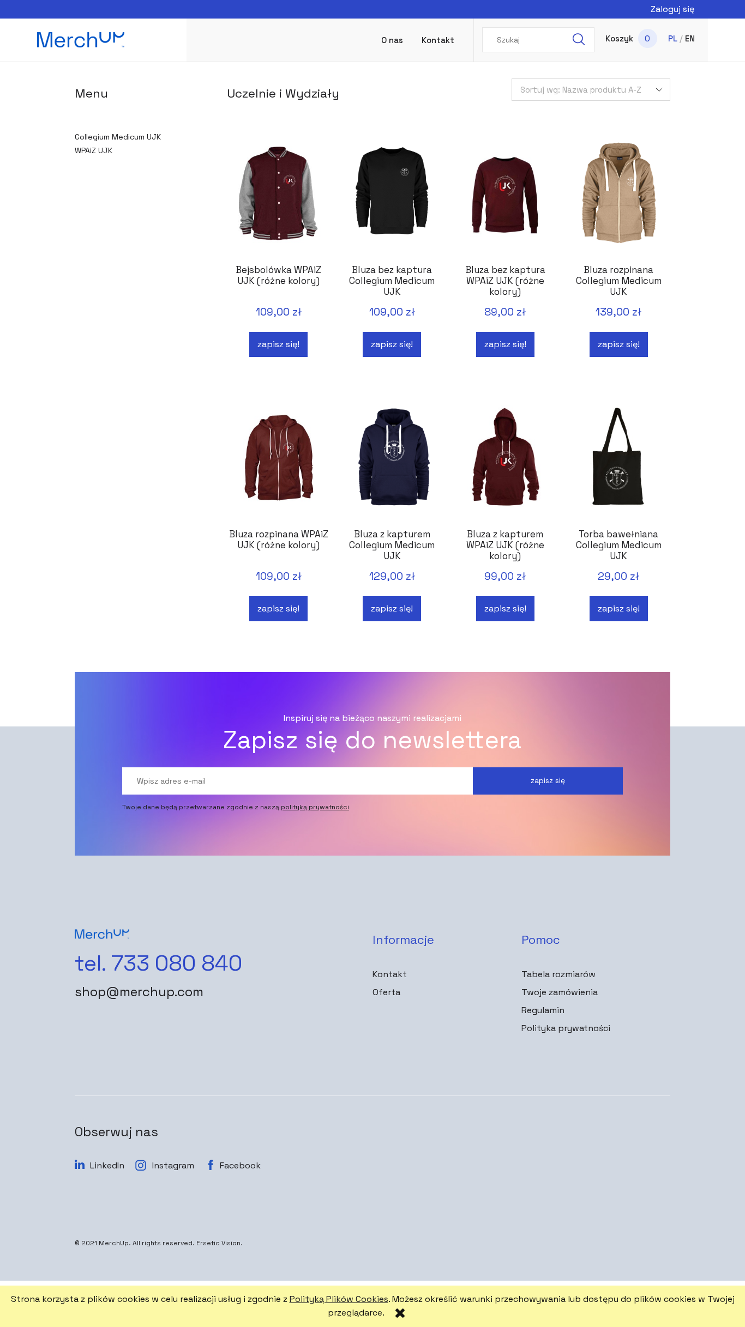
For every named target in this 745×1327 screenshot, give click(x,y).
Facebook (240, 1165)
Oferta (386, 992)
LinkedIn (107, 1165)
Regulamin (542, 1010)
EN (690, 38)
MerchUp (114, 1243)
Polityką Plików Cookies (339, 1299)
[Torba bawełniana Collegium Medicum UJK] (618, 462)
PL (672, 38)
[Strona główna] (80, 40)
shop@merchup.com (139, 991)
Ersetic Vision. (219, 1243)
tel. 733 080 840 (158, 963)
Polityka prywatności (565, 1028)
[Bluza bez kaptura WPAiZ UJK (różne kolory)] (505, 198)
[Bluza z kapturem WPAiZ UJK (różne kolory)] (505, 462)
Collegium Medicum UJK (118, 137)
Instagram (173, 1165)
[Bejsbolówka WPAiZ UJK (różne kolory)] (279, 198)
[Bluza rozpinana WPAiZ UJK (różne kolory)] (279, 462)
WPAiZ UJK (93, 150)
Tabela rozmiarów (558, 974)
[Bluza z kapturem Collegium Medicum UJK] (391, 462)
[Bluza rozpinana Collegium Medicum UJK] (618, 198)
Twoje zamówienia (559, 992)
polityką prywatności (315, 807)
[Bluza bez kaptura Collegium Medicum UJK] (391, 198)
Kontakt (389, 974)
